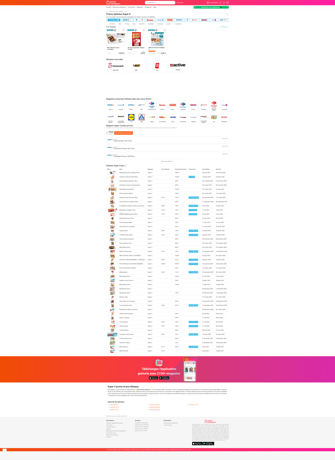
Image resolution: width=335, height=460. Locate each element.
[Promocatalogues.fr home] (113, 2)
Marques (108, 429)
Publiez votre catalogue (112, 434)
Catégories (148, 7)
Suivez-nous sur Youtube (141, 428)
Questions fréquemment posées (114, 423)
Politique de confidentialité (169, 449)
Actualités (108, 437)
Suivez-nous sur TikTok (141, 430)
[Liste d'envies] (227, 2)
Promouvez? (109, 425)
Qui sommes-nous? (111, 433)
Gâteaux (121, 11)
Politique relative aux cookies (184, 449)
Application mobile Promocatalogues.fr (116, 431)
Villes (155, 7)
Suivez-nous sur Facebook (142, 424)
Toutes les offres (113, 11)
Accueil (108, 7)
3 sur (111, 27)
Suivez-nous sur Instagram (141, 426)
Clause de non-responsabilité (142, 449)
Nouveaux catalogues (119, 7)
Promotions (131, 7)
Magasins (140, 7)
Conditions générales (156, 449)
